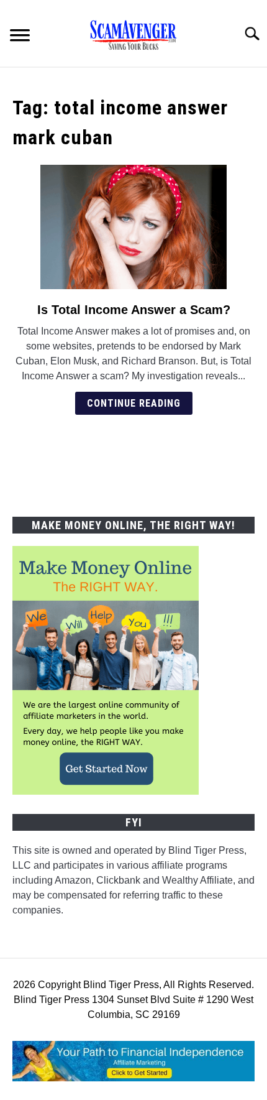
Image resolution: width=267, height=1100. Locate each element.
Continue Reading (134, 403)
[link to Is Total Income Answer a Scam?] (133, 227)
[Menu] (20, 37)
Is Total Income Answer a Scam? (133, 310)
